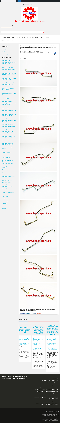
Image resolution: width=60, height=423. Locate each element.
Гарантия (48, 37)
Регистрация (32, 0)
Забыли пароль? (25, 0)
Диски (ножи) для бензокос (7, 163)
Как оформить (35, 37)
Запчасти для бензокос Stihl (7, 84)
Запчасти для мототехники (7, 186)
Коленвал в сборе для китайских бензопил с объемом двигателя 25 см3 (25, 329)
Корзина (29, 37)
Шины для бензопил (6, 157)
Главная (4, 37)
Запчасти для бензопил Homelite (8, 126)
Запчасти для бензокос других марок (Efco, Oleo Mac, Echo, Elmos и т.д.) (9, 93)
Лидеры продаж (5, 206)
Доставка (42, 37)
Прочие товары (5, 201)
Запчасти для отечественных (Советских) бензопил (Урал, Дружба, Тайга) (8, 133)
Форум (3, 40)
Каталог (9, 37)
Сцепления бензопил (6, 152)
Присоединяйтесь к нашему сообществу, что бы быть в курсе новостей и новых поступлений (14, 377)
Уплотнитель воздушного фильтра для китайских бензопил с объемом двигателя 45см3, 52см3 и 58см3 (38, 330)
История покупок (5, 54)
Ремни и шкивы (5, 196)
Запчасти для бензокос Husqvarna (9, 82)
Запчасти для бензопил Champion (9, 129)
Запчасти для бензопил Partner (8, 118)
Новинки (4, 208)
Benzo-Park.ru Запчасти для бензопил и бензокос (30, 21)
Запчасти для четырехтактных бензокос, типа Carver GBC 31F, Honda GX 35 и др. (8, 88)
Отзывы (12, 40)
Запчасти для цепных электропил (8, 140)
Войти (19, 0)
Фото (8, 40)
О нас (52, 37)
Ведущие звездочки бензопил (8, 150)
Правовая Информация (53, 393)
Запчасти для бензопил (7, 101)
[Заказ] (55, 53)
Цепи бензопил (5, 155)
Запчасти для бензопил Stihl (7, 124)
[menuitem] (18, 1)
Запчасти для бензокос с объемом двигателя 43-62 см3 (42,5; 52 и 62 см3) (9, 74)
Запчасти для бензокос (6, 60)
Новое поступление (21, 37)
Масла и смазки (5, 198)
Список (13, 37)
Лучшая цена (4, 203)
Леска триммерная (6, 169)
